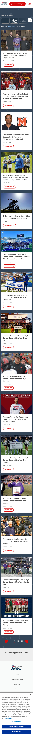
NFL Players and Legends (14, 21)
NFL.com (16, 674)
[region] (16, 713)
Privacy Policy (16, 684)
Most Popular (21, 26)
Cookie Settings (16, 721)
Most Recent (11, 26)
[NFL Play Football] (4, 4)
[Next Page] (26, 641)
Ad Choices (16, 689)
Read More (8, 65)
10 (18, 641)
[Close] (31, 695)
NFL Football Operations (16, 679)
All (5, 20)
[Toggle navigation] (30, 4)
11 (22, 641)
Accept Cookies (16, 731)
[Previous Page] (7, 641)
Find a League (18, 4)
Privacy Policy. (8, 718)
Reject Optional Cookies (16, 726)
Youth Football (23, 21)
